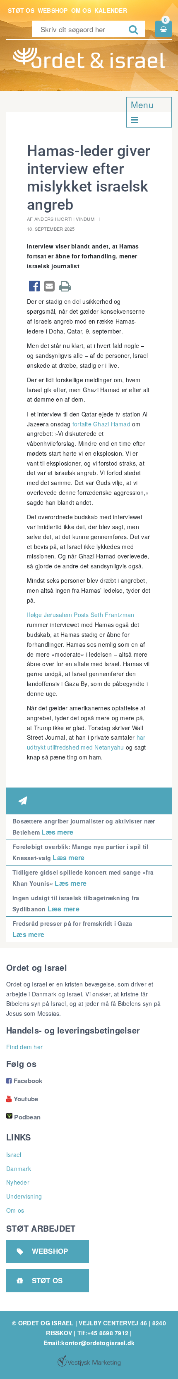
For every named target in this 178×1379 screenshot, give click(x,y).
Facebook (24, 1080)
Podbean (27, 1116)
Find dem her (24, 1047)
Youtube (22, 1098)
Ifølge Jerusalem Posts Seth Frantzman (80, 614)
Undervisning (24, 1196)
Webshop (53, 10)
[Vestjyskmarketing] (89, 1361)
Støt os (21, 10)
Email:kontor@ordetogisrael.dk (89, 1343)
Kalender (110, 10)
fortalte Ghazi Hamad (101, 424)
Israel (14, 1154)
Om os (81, 10)
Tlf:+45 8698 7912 (102, 1333)
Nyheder (17, 1182)
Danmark (18, 1168)
